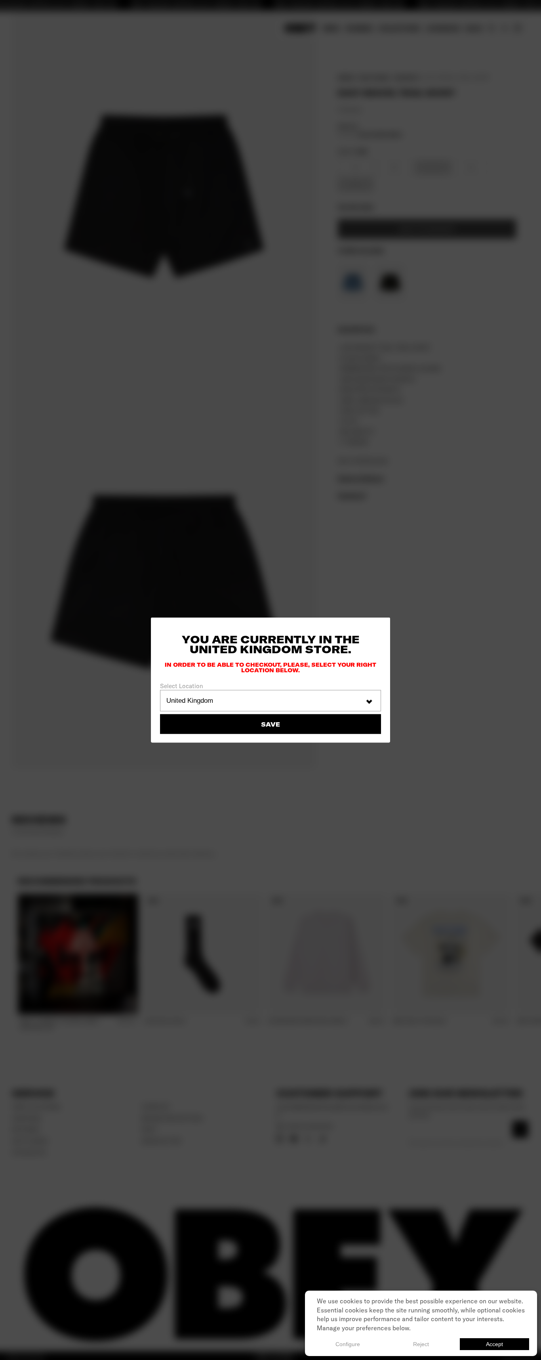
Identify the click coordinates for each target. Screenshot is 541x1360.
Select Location (181, 685)
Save (270, 724)
